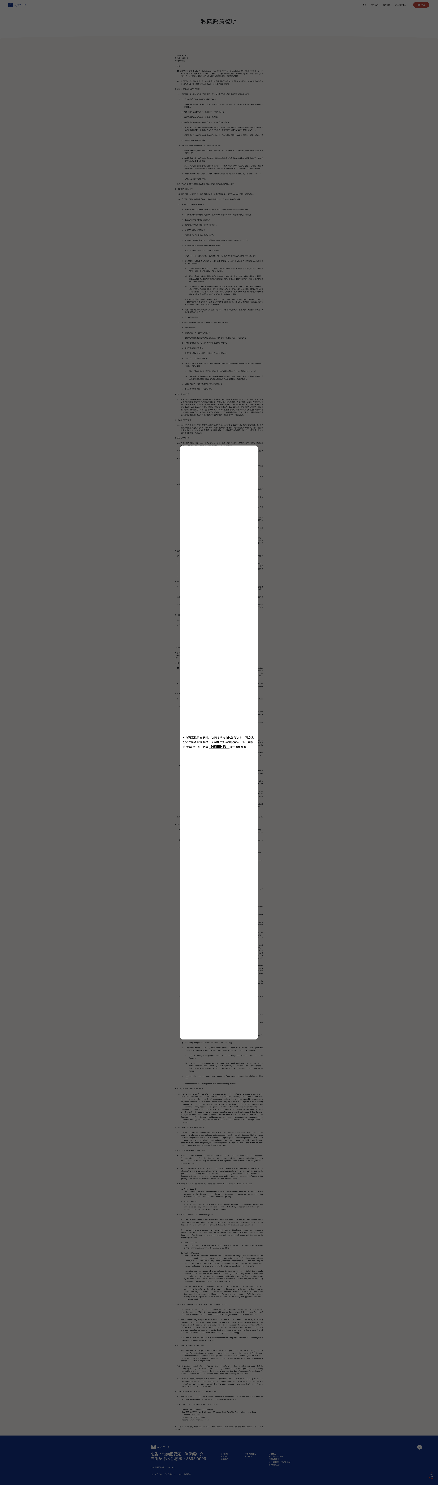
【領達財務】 (219, 747)
